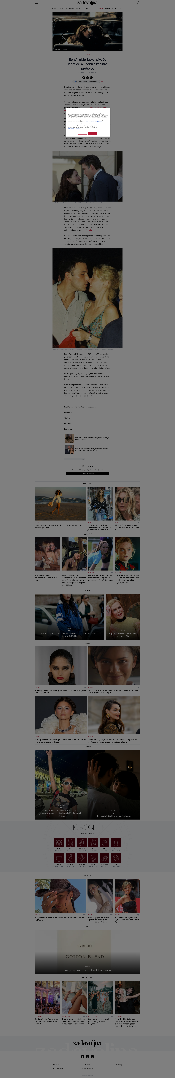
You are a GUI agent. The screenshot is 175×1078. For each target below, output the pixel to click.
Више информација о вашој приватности (94, 121)
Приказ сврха (83, 133)
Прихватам (92, 133)
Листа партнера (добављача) (74, 128)
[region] (88, 122)
